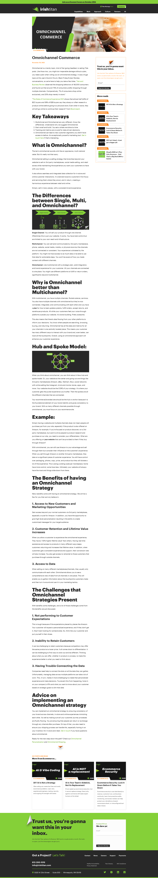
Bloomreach (75, 109)
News (96, 855)
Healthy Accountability (93, 863)
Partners (117, 11)
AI (125, 11)
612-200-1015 (38, 862)
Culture (107, 11)
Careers (103, 855)
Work (88, 11)
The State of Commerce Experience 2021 (48, 99)
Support (113, 855)
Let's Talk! (59, 855)
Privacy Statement (92, 865)
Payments (122, 855)
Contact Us (121, 6)
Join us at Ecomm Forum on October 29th (79, 2)
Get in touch (65, 731)
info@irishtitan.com (41, 865)
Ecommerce (39, 50)
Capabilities (78, 11)
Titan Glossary (109, 863)
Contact (87, 855)
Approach (97, 11)
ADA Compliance (121, 863)
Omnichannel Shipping (56, 742)
